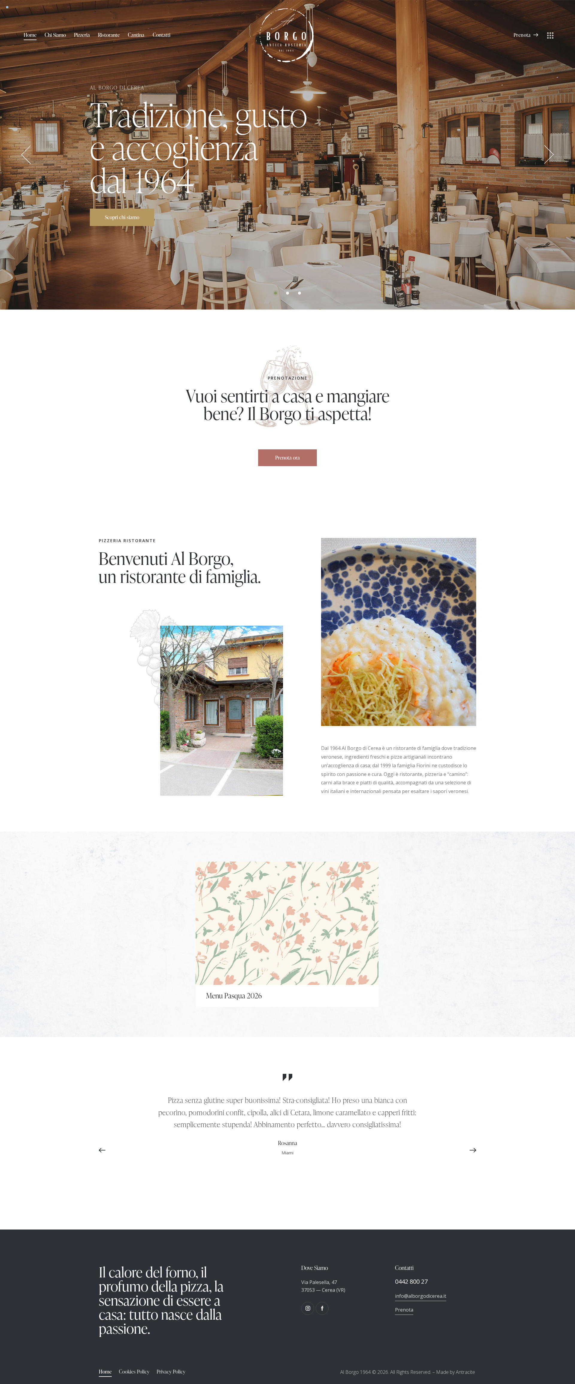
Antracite (465, 1372)
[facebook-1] (322, 1308)
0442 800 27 (411, 1281)
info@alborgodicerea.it (420, 1296)
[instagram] (307, 1308)
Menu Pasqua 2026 (234, 995)
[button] (105, 1150)
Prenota (404, 1309)
